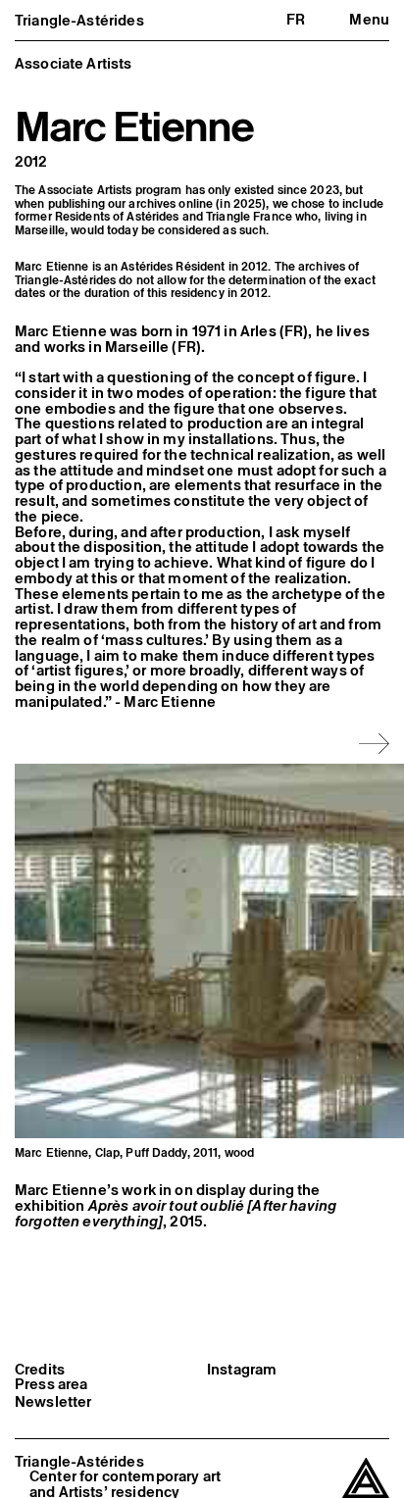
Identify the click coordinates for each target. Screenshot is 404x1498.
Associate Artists (73, 63)
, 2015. (175, 1213)
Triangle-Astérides (79, 20)
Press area (51, 1384)
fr (295, 19)
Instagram (242, 1369)
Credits (40, 1369)
